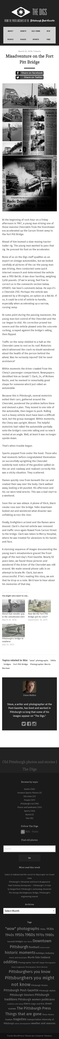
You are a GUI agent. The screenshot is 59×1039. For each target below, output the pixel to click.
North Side (34, 957)
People (27, 800)
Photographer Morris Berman (37, 967)
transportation (34, 1019)
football (34, 947)
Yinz (27, 818)
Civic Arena (28, 942)
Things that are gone (23, 1014)
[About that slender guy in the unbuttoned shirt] (13, 605)
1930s (50, 929)
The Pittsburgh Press (34, 1008)
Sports (27, 811)
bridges (7, 664)
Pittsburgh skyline (47, 990)
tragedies (19, 1019)
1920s (43, 929)
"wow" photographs (38, 660)
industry (49, 953)
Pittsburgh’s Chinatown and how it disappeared (29, 882)
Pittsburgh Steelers (22, 995)
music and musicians (18, 958)
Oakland (45, 957)
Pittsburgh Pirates (39, 985)
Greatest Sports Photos (28, 793)
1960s (53, 660)
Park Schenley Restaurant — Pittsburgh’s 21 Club (29, 885)
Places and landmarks (27, 807)
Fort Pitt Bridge (20, 664)
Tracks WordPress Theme (19, 1036)
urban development (23, 1023)
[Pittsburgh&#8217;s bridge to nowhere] (13, 630)
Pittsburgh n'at (27, 804)
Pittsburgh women (29, 999)
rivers (26, 1003)
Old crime (27, 796)
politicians (48, 999)
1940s (9, 935)
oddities (10, 962)
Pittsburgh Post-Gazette (21, 990)
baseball (11, 941)
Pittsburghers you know (29, 971)
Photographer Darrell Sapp (31, 962)
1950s (19, 934)
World (28, 814)
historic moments (20, 952)
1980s (49, 935)
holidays (40, 953)
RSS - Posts (31, 831)
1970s (40, 935)
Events (37, 51)
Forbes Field (44, 947)
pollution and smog (15, 1004)
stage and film (37, 1003)
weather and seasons (43, 1023)
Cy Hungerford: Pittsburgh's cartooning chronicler (29, 889)
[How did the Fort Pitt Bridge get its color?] (39, 605)
